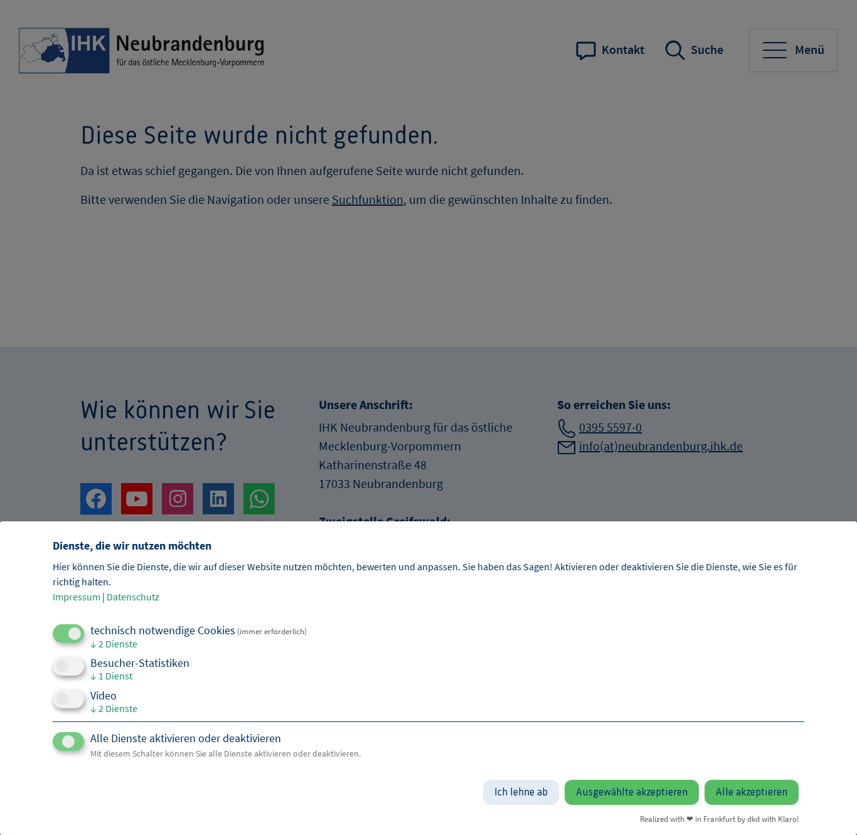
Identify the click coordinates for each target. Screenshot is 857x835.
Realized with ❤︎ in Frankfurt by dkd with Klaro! (719, 819)
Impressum (76, 596)
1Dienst (111, 675)
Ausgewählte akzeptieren (632, 792)
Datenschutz (133, 596)
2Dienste (113, 643)
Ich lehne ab (521, 792)
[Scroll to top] (829, 807)
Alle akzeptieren (751, 792)
